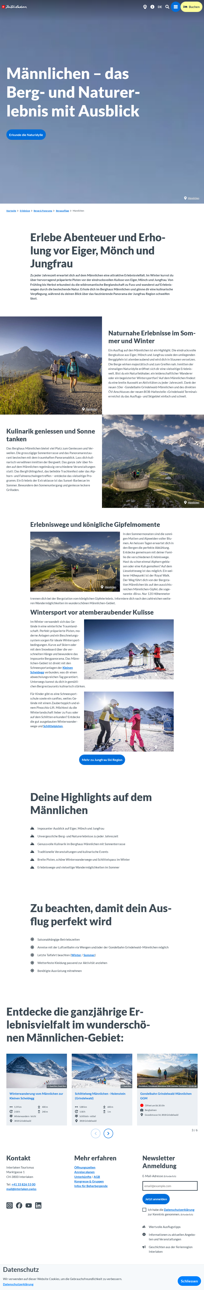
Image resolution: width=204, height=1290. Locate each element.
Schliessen (189, 1281)
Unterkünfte (82, 1177)
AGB (97, 1177)
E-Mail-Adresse (159, 1176)
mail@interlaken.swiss (21, 1189)
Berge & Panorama (43, 210)
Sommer (89, 955)
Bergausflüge (62, 210)
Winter (76, 955)
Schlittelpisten (53, 726)
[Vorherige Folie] (95, 1133)
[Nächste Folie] (108, 1133)
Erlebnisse (25, 210)
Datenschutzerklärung (179, 1209)
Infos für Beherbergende (91, 1186)
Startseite (11, 210)
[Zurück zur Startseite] (14, 7)
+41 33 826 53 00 (23, 1184)
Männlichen (193, 198)
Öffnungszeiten (84, 1167)
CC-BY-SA (193, 1086)
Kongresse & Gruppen (89, 1181)
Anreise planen (84, 1172)
